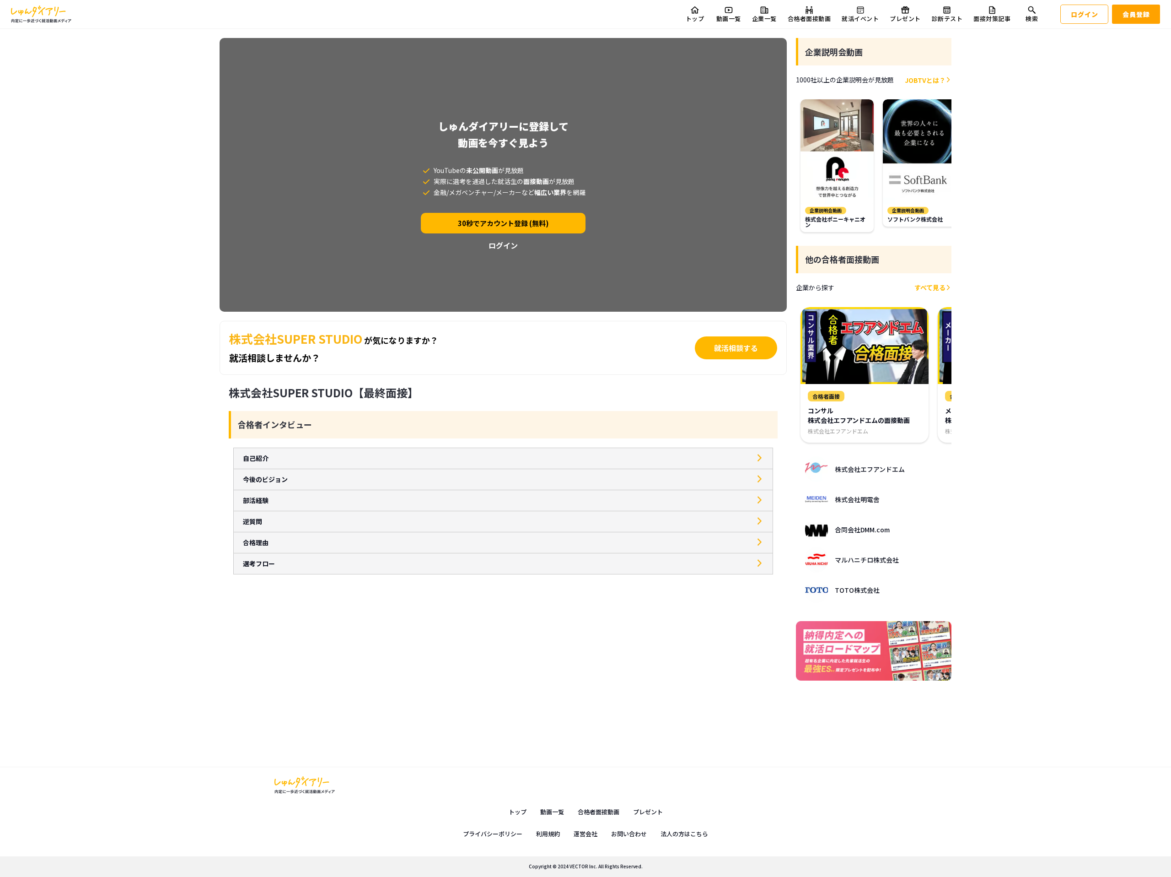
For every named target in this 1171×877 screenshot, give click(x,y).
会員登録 (1136, 14)
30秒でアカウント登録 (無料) (503, 223)
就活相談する (736, 347)
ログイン (1084, 14)
